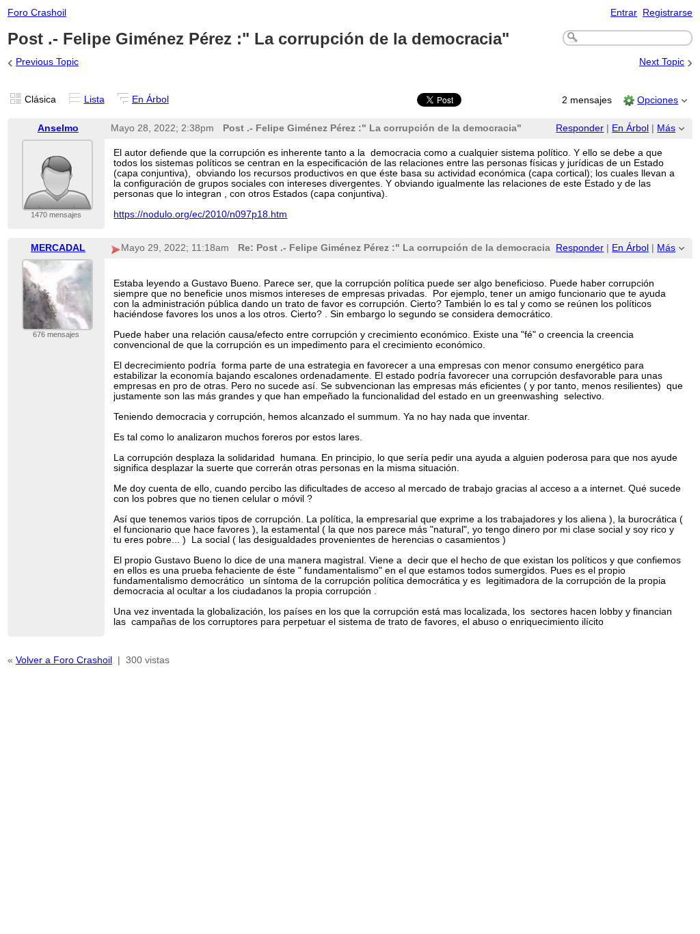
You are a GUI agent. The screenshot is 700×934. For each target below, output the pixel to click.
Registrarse (667, 13)
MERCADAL (58, 248)
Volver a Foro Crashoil (64, 660)
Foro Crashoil (37, 13)
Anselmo (58, 128)
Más (666, 128)
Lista (94, 99)
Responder (580, 128)
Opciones (657, 100)
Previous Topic (47, 62)
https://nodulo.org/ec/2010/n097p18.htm (200, 214)
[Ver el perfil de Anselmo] (57, 202)
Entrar (623, 13)
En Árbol (150, 99)
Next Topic (661, 62)
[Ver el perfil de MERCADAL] (57, 322)
